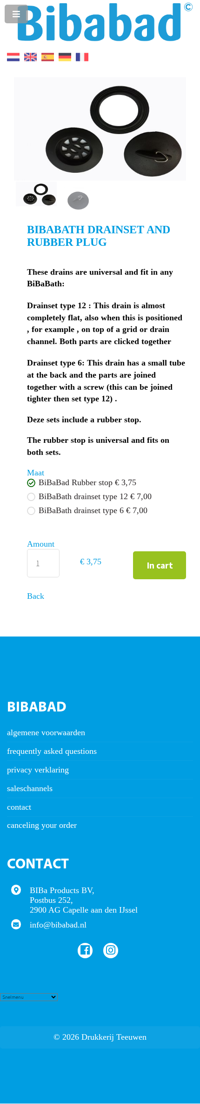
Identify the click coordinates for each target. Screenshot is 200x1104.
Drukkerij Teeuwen (114, 1037)
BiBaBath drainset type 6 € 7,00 (93, 510)
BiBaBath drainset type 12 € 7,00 (95, 496)
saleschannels (30, 788)
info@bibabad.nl (58, 924)
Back (35, 596)
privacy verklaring (38, 769)
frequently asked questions (52, 751)
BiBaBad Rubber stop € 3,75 (87, 482)
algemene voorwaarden (46, 732)
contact (19, 807)
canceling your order (42, 825)
